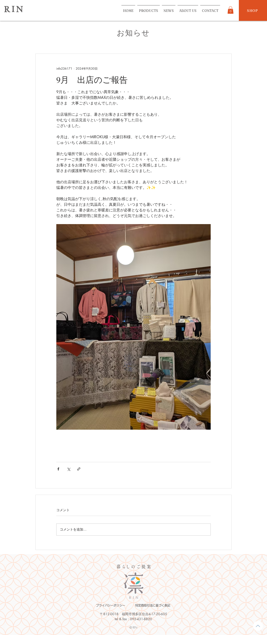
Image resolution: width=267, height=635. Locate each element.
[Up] (258, 626)
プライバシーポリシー (110, 605)
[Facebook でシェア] (58, 469)
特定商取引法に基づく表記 (152, 605)
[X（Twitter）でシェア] (69, 469)
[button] (230, 10)
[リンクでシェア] (79, 469)
